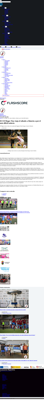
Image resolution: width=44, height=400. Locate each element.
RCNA (6, 81)
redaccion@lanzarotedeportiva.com (6, 371)
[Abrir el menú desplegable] (7, 72)
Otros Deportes (5, 83)
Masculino (6, 70)
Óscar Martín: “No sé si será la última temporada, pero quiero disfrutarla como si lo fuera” (17, 335)
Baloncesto (4, 66)
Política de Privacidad (6, 394)
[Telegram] (7, 198)
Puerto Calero (7, 79)
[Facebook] (0, 198)
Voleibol (3, 380)
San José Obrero (8, 73)
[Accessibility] (1, 4)
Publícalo (4, 194)
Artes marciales (7, 85)
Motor (6, 89)
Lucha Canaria (7, 88)
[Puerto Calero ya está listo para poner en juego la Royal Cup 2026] (14, 307)
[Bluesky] (5, 198)
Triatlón (6, 93)
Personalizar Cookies (6, 396)
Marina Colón (7, 80)
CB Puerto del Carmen (9, 75)
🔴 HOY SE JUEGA (6, 49)
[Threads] (6, 198)
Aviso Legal (4, 393)
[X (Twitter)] (2, 198)
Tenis (6, 92)
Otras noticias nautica (8, 82)
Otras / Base (7, 76)
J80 (3, 388)
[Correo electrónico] (10, 198)
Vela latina (6, 78)
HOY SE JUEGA (6, 95)
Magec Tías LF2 (8, 67)
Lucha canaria (4, 378)
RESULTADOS (3, 98)
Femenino (6, 63)
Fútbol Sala (7, 87)
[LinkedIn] (3, 198)
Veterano (6, 64)
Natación (6, 90)
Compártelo (4, 193)
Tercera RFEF (7, 60)
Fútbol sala (4, 377)
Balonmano (4, 72)
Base (5, 65)
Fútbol (3, 59)
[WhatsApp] (9, 198)
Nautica (3, 77)
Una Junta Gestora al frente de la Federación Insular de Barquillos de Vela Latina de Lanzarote (18, 360)
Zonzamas (6, 74)
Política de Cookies (5, 395)
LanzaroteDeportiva (2, 57)
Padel (6, 91)
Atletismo (6, 84)
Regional (6, 62)
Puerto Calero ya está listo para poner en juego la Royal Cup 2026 (13, 309)
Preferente (6, 61)
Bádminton (7, 86)
